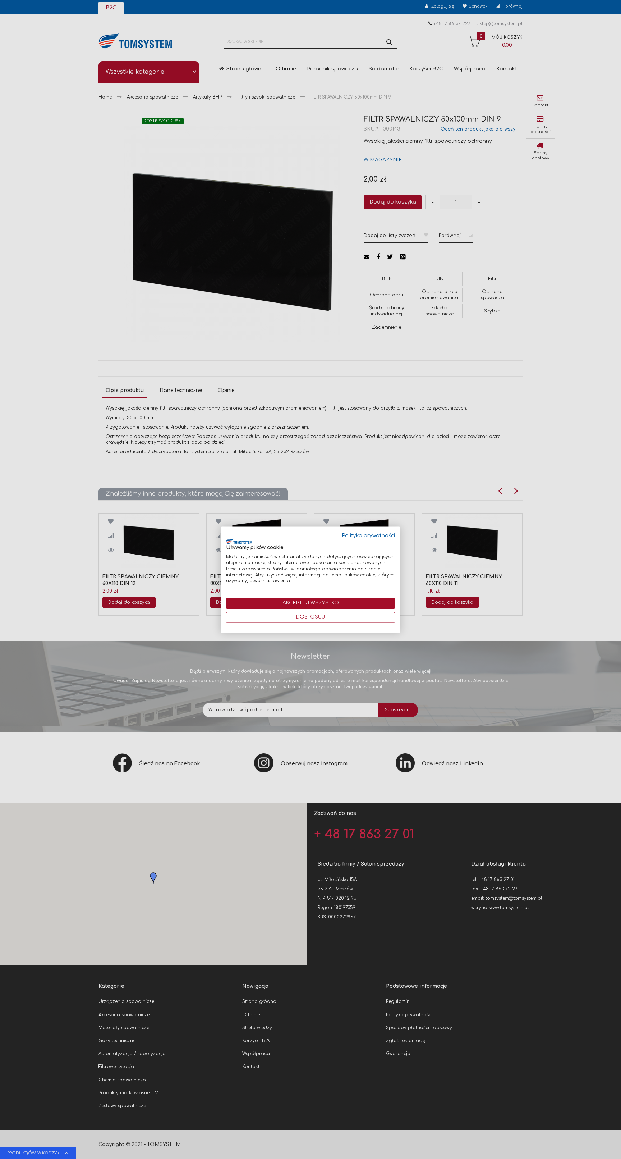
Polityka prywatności (368, 535)
